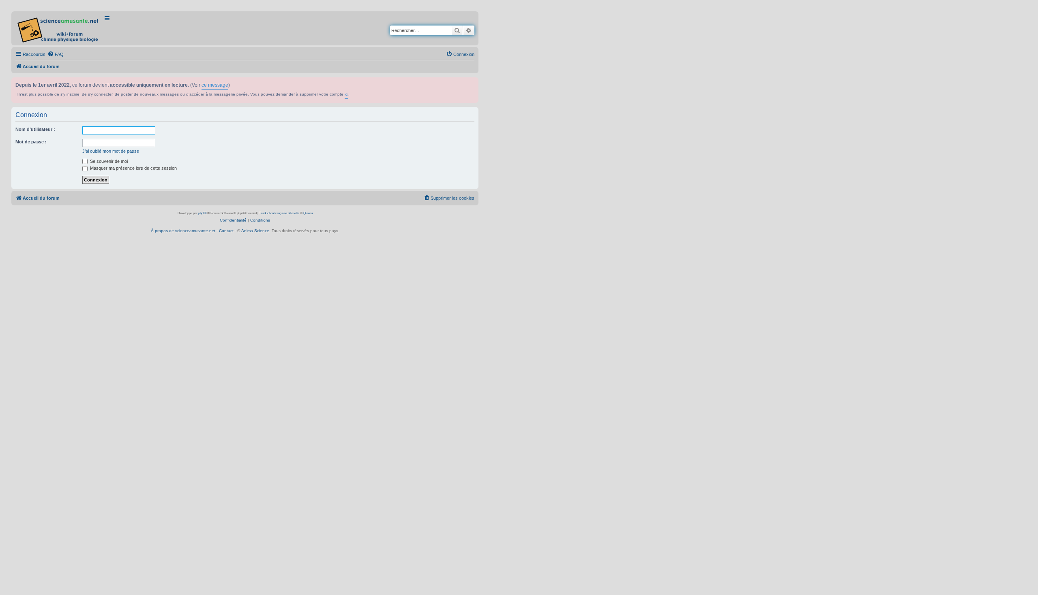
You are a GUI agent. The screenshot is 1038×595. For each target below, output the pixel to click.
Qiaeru (308, 213)
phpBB (202, 213)
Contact (226, 230)
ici (346, 94)
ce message (215, 85)
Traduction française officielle (279, 213)
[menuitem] (55, 54)
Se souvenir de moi (108, 161)
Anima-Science (255, 230)
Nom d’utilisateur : (35, 129)
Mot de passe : (31, 141)
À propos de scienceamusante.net (183, 230)
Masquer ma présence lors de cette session (133, 168)
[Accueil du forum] (58, 28)
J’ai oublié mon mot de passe (110, 151)
